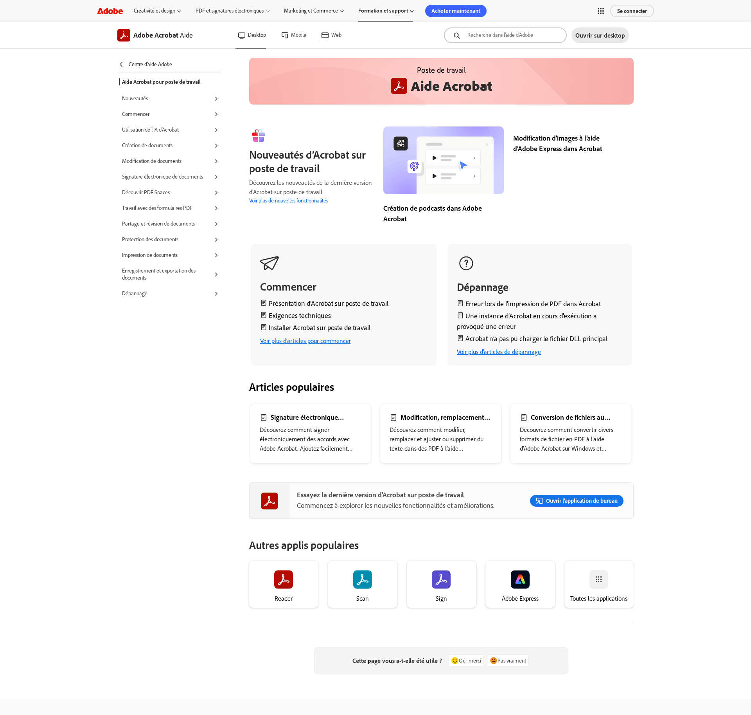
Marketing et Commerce (311, 10)
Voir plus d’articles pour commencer (305, 341)
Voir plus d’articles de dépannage (499, 352)
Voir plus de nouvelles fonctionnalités (288, 200)
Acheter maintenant (455, 10)
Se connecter (632, 10)
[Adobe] (110, 11)
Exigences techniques (300, 315)
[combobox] (505, 35)
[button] (601, 11)
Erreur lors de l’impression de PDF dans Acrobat (533, 303)
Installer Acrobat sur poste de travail (319, 327)
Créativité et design (154, 10)
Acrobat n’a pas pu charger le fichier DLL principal (536, 338)
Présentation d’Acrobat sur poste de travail (328, 303)
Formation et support (383, 10)
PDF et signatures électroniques (230, 10)
